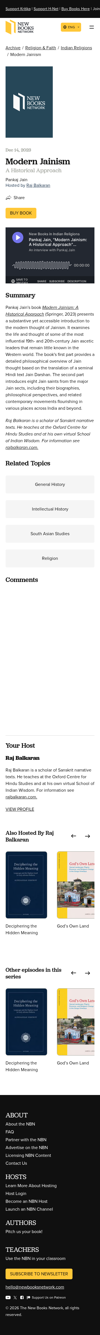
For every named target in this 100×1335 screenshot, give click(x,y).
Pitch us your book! (24, 1231)
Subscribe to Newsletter (39, 1274)
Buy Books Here (75, 9)
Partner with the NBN (26, 1139)
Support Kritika (18, 9)
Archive (13, 48)
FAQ (10, 1132)
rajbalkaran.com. (22, 447)
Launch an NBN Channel (29, 1209)
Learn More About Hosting (31, 1185)
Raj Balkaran (38, 185)
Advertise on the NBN (27, 1147)
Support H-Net (46, 9)
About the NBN (20, 1124)
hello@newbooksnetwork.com (35, 1287)
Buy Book (21, 213)
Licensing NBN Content (28, 1155)
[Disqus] (50, 659)
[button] (74, 836)
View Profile (20, 809)
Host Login (16, 1193)
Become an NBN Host (27, 1201)
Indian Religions (76, 48)
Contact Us (16, 1163)
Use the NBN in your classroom (36, 1258)
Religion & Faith (40, 48)
